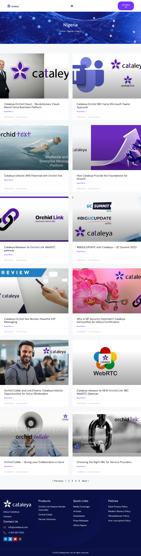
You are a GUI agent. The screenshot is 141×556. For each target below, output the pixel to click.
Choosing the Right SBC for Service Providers (104, 462)
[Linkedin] (5, 539)
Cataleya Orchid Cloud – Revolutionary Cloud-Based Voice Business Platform (32, 105)
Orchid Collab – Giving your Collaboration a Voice (34, 462)
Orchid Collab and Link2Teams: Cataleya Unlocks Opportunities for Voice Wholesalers (33, 392)
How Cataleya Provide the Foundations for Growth (102, 177)
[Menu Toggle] (71, 6)
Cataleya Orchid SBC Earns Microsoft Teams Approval (103, 105)
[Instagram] (20, 539)
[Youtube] (15, 539)
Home (62, 31)
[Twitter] (10, 539)
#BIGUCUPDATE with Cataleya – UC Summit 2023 (107, 247)
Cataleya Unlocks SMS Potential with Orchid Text (33, 175)
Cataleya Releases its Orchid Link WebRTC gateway (29, 249)
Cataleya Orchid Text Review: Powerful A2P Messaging (30, 320)
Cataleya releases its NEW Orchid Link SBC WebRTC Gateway (103, 392)
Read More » (9, 111)
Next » (85, 480)
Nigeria (70, 31)
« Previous (57, 480)
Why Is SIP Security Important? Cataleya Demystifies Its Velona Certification (101, 320)
